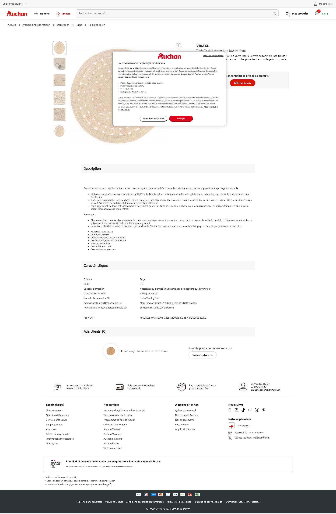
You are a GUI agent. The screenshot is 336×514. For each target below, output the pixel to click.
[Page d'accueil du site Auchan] (18, 13)
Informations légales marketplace (243, 501)
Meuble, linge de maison (36, 25)
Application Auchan (185, 429)
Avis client (51, 429)
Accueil (12, 25)
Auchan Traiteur (112, 429)
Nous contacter (54, 410)
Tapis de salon (97, 25)
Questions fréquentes (57, 415)
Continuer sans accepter (213, 56)
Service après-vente (56, 419)
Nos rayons (52, 443)
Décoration (63, 25)
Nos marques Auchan (186, 415)
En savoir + (203, 64)
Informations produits (57, 434)
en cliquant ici (69, 477)
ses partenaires (133, 68)
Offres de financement (115, 424)
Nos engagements (184, 419)
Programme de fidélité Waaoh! (119, 419)
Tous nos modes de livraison (118, 415)
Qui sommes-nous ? (185, 410)
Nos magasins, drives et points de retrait (124, 410)
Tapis (79, 25)
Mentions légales (114, 501)
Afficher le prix (242, 82)
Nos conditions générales (89, 501)
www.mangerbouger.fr (101, 484)
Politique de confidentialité (208, 501)
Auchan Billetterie (112, 438)
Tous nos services (112, 448)
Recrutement (182, 424)
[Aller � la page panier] (321, 13)
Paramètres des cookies (153, 118)
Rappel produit (54, 424)
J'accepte (181, 118)
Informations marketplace (60, 438)
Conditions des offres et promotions (145, 501)
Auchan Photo (111, 443)
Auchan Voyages (112, 434)
